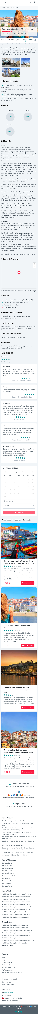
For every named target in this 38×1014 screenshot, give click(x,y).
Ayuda (4, 957)
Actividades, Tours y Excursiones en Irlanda (15, 917)
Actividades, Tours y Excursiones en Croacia (16, 902)
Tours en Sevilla (7, 884)
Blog (16, 7)
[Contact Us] (35, 2)
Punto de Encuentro (18, 40)
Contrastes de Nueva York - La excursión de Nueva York (18, 824)
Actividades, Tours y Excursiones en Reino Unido (17, 938)
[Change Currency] (30, 2)
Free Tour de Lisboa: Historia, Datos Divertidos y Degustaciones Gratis (17, 833)
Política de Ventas (7, 970)
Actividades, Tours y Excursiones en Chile (15, 899)
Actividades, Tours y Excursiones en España (16, 904)
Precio (8, 39)
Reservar (19, 512)
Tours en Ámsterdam (8, 873)
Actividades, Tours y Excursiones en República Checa (18, 940)
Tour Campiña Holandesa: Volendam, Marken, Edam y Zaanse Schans (19, 838)
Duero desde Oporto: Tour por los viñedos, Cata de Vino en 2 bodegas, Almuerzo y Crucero (18, 849)
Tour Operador (6, 982)
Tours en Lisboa (7, 866)
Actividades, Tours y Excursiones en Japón (15, 928)
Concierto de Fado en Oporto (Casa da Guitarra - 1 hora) (18, 842)
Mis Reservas (8, 993)
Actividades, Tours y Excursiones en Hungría (16, 915)
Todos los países (7, 946)
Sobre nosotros (7, 962)
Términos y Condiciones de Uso (12, 973)
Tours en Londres (7, 871)
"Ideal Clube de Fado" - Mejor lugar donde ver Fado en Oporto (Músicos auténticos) (19, 829)
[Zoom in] (34, 264)
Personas (7, 505)
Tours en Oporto (7, 863)
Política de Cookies (8, 965)
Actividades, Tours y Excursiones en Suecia (15, 943)
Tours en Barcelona (8, 868)
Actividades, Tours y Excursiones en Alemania (16, 894)
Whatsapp (7, 996)
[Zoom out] (34, 266)
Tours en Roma (7, 886)
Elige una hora (8, 501)
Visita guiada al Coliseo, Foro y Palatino (14, 855)
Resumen (4, 39)
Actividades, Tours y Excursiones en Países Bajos (17, 933)
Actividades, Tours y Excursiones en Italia (15, 925)
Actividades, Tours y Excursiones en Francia (16, 909)
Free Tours (5, 7)
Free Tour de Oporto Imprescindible (13, 821)
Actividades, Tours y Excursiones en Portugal (16, 935)
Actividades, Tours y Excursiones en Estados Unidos (18, 907)
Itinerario (13, 39)
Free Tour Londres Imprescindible (12, 846)
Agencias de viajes (8, 985)
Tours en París (6, 878)
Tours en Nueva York (8, 876)
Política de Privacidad (8, 967)
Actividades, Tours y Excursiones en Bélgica (16, 897)
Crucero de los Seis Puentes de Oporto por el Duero (18, 852)
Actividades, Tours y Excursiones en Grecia (15, 912)
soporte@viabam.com (11, 1001)
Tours (12, 7)
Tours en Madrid (7, 881)
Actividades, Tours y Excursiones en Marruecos (17, 930)
